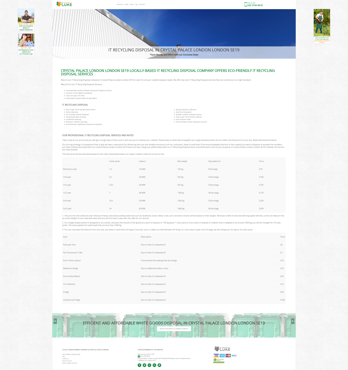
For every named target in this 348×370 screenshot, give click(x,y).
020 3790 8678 (145, 356)
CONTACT (142, 4)
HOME (126, 4)
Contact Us (65, 358)
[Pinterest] (159, 365)
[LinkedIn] (154, 365)
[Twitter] (144, 365)
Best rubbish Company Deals (71, 354)
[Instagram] (149, 365)
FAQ (63, 356)
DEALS (132, 4)
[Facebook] (139, 365)
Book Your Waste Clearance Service (174, 329)
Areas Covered (67, 361)
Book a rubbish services (69, 363)
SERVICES (120, 4)
